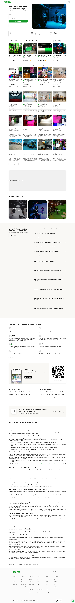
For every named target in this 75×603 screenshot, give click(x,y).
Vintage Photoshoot (56, 397)
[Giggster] (7, 2)
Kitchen (49, 397)
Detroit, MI (28, 394)
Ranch (52, 394)
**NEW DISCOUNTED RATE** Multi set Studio (30, 79)
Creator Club (15, 584)
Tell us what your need (57, 411)
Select (14, 582)
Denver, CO (17, 394)
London (47, 586)
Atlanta (47, 581)
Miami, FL (28, 397)
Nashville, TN (11, 394)
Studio (63, 394)
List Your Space (23, 578)
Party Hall (55, 586)
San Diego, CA (11, 391)
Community (22, 581)
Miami (47, 584)
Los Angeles (48, 578)
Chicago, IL (23, 397)
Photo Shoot (31, 579)
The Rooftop (11, 150)
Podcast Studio (41, 394)
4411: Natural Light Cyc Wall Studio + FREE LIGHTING (45, 103)
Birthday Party (31, 584)
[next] (20, 49)
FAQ (21, 579)
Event (30, 582)
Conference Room (57, 582)
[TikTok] (57, 571)
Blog (13, 579)
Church (63, 391)
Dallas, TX (33, 397)
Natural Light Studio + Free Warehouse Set (30, 103)
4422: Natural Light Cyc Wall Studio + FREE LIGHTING (59, 79)
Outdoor (55, 579)
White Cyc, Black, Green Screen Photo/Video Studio (15, 79)
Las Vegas (47, 591)
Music (55, 578)
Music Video (46, 391)
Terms (27, 600)
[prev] (10, 49)
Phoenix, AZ (23, 391)
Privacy (30, 600)
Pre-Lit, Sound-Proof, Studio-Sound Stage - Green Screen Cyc (15, 55)
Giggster (10, 564)
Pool (38, 581)
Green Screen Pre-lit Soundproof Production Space (30, 55)
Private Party (31, 589)
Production (48, 394)
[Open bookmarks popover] (20, 45)
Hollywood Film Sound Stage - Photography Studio (59, 127)
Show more (11, 357)
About (14, 578)
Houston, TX (17, 399)
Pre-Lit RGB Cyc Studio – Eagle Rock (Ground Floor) (30, 127)
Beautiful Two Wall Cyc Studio (44, 127)
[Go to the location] (15, 48)
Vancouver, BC (23, 399)
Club (38, 584)
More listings (12, 164)
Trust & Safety (23, 586)
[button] (73, 601)
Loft (54, 584)
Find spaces (19, 21)
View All (30, 592)
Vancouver (47, 587)
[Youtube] (59, 571)
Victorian (62, 397)
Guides (14, 581)
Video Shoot (58, 391)
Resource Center (23, 584)
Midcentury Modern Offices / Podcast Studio (59, 103)
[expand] (65, 251)
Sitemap (34, 600)
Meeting (30, 587)
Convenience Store (42, 399)
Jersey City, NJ (29, 391)
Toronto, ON (22, 394)
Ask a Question (13, 235)
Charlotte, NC (17, 397)
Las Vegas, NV (11, 399)
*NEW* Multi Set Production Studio (59, 55)
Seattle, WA (17, 391)
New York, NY (11, 397)
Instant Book (57, 40)
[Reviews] (61, 571)
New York (47, 579)
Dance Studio (40, 587)
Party (30, 578)
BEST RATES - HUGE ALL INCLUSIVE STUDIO (45, 55)
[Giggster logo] (16, 572)
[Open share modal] (18, 45)
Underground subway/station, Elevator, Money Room (45, 150)
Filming (30, 586)
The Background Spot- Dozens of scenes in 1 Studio (59, 150)
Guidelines (22, 582)
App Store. (60, 380)
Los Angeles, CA (22, 564)
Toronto (47, 589)
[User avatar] (69, 2)
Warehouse (39, 591)
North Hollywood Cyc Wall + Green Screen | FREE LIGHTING (15, 127)
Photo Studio (52, 391)
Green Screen (44, 397)
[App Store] (28, 377)
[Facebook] (53, 571)
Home (38, 579)
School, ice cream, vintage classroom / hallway (45, 79)
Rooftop (55, 581)
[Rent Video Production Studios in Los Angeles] (37, 180)
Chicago (47, 582)
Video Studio (15, 564)
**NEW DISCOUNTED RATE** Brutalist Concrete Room (15, 103)
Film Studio (41, 391)
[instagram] (55, 571)
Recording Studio (58, 394)
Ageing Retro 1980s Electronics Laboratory (30, 150)
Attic (40, 397)
